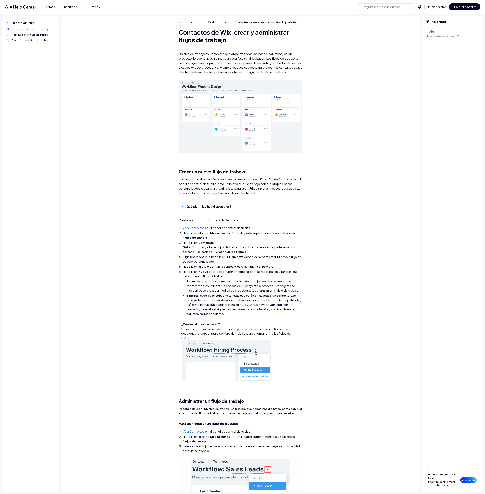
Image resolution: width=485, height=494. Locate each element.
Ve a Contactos (193, 228)
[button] (238, 206)
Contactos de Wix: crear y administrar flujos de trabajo (268, 22)
